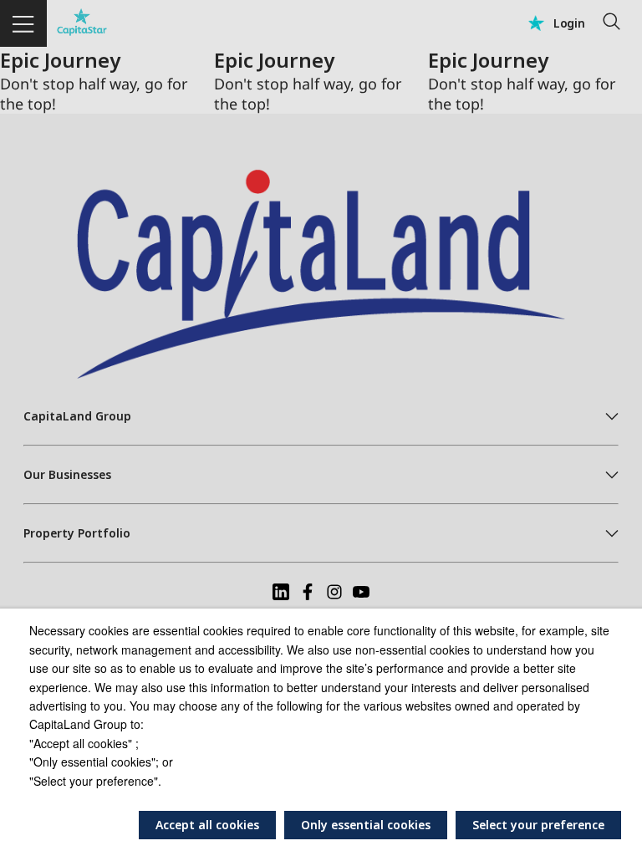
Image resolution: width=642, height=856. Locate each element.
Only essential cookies (366, 825)
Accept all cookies (207, 825)
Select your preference (538, 825)
